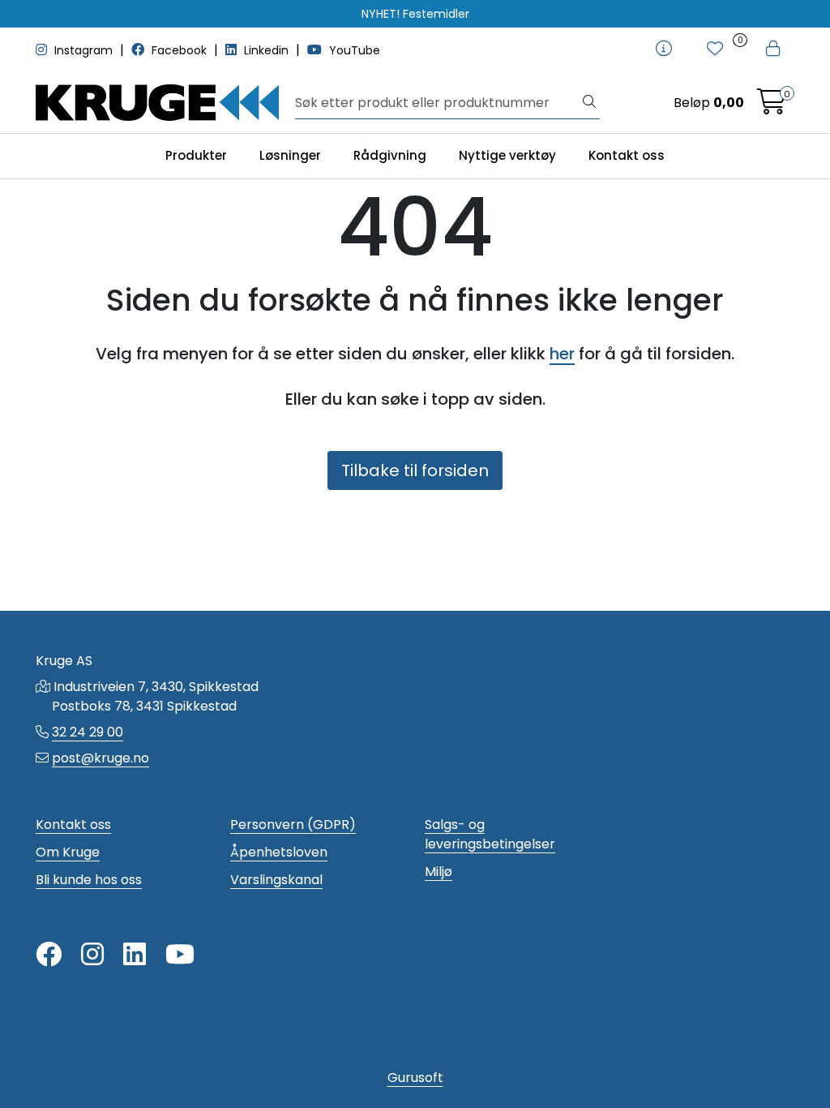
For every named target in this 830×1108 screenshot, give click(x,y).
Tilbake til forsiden (415, 470)
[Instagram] (92, 955)
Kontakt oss (626, 155)
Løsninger (290, 155)
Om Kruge (68, 852)
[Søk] (589, 103)
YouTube (353, 50)
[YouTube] (180, 955)
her (562, 353)
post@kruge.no (100, 758)
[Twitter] (49, 955)
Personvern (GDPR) (293, 824)
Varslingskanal (276, 879)
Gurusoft (415, 1077)
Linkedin (266, 50)
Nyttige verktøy (507, 155)
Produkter (196, 155)
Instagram (83, 50)
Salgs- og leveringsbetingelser (490, 834)
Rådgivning (389, 155)
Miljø (438, 871)
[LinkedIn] (134, 955)
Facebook (179, 50)
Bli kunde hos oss (89, 879)
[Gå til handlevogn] (771, 106)
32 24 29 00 (87, 732)
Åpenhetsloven (278, 852)
